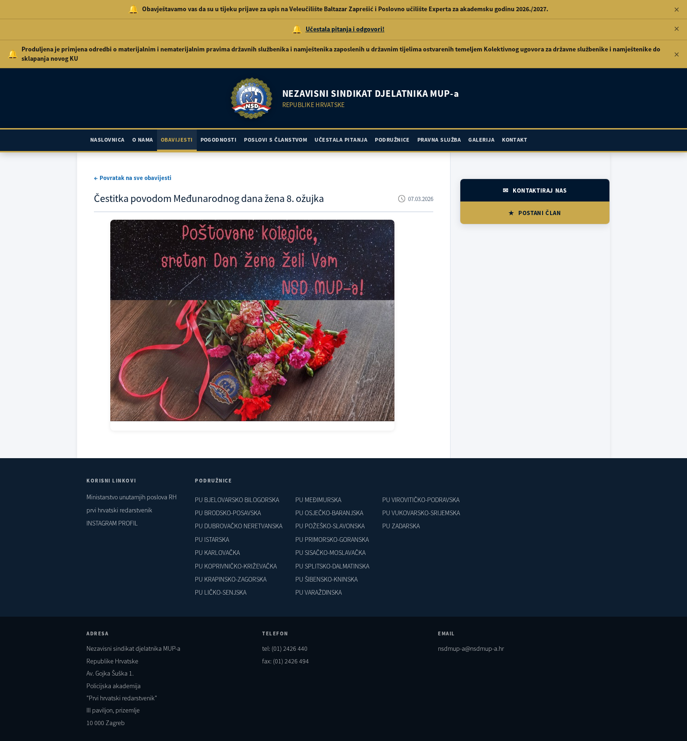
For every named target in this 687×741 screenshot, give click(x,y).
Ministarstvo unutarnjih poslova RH (131, 497)
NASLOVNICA (107, 139)
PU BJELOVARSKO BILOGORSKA (237, 500)
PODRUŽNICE (392, 139)
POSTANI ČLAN (539, 213)
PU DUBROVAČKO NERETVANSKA (238, 526)
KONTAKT (514, 139)
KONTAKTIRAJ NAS (540, 190)
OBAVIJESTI (177, 139)
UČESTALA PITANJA (341, 139)
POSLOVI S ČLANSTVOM (275, 139)
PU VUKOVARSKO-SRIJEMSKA (421, 513)
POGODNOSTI (218, 139)
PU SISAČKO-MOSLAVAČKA (330, 552)
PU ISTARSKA (212, 539)
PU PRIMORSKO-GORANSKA (332, 539)
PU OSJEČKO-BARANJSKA (329, 513)
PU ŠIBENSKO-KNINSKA (326, 579)
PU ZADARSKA (401, 526)
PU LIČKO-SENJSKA (220, 592)
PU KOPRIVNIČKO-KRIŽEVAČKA (236, 566)
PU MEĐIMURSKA (318, 500)
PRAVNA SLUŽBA (439, 139)
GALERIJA (481, 139)
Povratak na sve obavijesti (136, 178)
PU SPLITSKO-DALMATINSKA (332, 566)
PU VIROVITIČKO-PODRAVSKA (420, 500)
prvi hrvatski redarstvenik (119, 510)
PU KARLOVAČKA (217, 552)
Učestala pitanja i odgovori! (345, 29)
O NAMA (142, 139)
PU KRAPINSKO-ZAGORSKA (230, 579)
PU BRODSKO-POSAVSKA (228, 513)
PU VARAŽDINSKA (318, 592)
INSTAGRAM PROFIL (112, 523)
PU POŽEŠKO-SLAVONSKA (330, 526)
